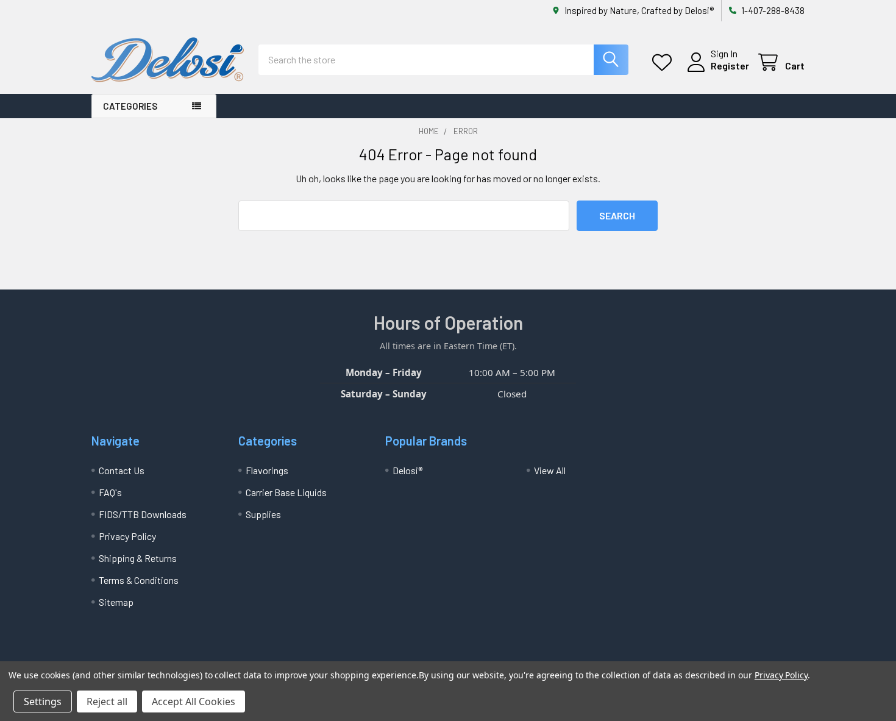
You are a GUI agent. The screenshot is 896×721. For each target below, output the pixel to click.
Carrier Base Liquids (286, 492)
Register (730, 65)
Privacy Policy (127, 536)
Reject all (107, 701)
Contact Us (121, 470)
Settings (43, 701)
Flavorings (267, 470)
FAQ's (110, 492)
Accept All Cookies (193, 701)
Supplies (263, 514)
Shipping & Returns (138, 558)
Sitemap (116, 602)
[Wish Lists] (664, 62)
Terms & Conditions (139, 580)
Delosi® (407, 470)
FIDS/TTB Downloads (143, 514)
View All (550, 470)
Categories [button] (130, 106)
